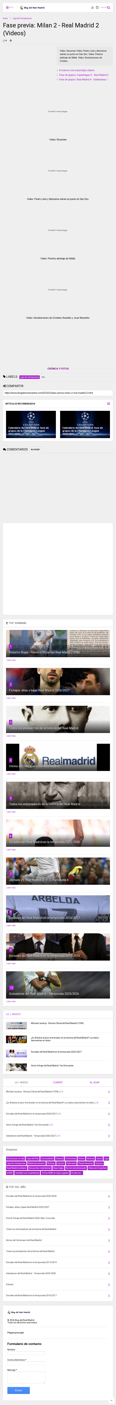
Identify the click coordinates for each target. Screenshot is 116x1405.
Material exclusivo (36, 1163)
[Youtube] (92, 7)
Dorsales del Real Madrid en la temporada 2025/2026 (44, 842)
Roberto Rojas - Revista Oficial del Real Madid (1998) (44, 652)
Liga (106, 1158)
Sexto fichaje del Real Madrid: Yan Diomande (52, 1065)
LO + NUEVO (13, 1014)
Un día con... (76, 1173)
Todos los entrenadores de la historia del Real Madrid (44, 804)
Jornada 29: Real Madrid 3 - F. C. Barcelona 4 (38, 880)
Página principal (15, 1332)
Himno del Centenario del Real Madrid (34, 766)
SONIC (10, 1173)
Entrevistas (70, 1158)
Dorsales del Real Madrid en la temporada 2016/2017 (44, 918)
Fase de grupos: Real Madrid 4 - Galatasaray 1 (83, 79)
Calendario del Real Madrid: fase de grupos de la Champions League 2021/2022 (28, 431)
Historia (90, 1158)
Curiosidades (47, 1158)
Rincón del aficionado (76, 1168)
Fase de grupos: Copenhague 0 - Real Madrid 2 (84, 75)
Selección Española (97, 1168)
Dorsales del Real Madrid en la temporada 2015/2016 (44, 956)
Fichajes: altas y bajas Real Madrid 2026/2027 (39, 690)
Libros (99, 1158)
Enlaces (59, 1158)
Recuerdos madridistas (40, 1168)
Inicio (5, 18)
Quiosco (99, 1163)
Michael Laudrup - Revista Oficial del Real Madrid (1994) (57, 1023)
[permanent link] (11, 40)
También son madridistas (27, 1173)
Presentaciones (85, 1163)
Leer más (11, 660)
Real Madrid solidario (17, 1168)
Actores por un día (15, 1158)
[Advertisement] (25, 65)
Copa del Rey (32, 1158)
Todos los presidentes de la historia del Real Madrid (43, 728)
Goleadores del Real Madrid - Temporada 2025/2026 (44, 994)
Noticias (51, 1163)
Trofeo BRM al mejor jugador (55, 1173)
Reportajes (58, 1168)
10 (11, 987)
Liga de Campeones (22, 18)
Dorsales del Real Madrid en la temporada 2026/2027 (56, 1052)
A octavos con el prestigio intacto (76, 70)
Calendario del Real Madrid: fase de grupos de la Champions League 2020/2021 (82, 431)
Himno (81, 1158)
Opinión (60, 1163)
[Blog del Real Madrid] (32, 8)
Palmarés (71, 1163)
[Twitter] (97, 7)
